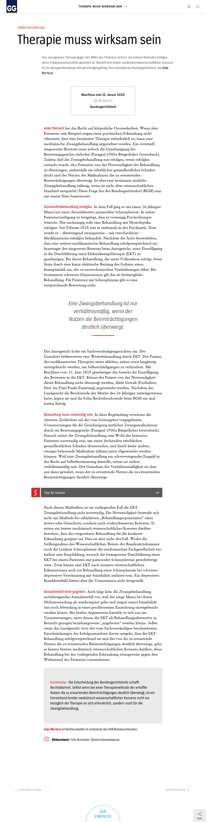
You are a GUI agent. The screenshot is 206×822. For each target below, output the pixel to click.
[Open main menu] (198, 6)
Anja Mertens (52, 729)
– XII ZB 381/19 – (103, 101)
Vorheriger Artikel (30, 789)
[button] (189, 6)
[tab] (96, 492)
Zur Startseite (103, 814)
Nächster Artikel (176, 789)
